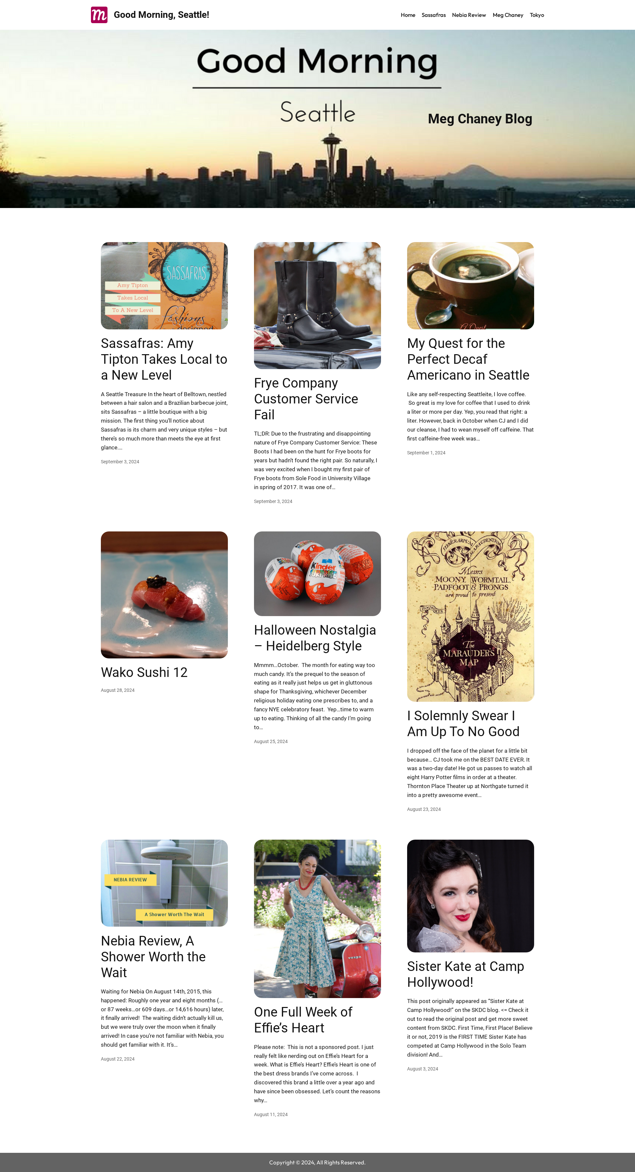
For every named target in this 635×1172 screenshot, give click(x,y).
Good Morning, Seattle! (161, 14)
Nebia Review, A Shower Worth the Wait (153, 957)
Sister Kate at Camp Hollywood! (465, 974)
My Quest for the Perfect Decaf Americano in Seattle (468, 359)
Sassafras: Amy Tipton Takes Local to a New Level (164, 359)
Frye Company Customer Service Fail (306, 399)
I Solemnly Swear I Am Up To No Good (463, 723)
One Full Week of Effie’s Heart (303, 1020)
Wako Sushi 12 (144, 672)
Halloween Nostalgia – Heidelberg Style (315, 638)
